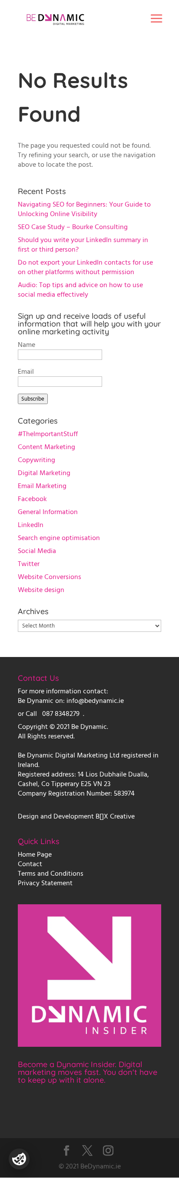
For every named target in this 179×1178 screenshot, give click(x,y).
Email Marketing (42, 486)
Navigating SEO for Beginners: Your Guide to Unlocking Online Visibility (84, 209)
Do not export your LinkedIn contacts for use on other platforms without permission (85, 267)
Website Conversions (49, 577)
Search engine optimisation (59, 538)
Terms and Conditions (50, 873)
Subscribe (32, 399)
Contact (30, 864)
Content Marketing (46, 447)
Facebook (32, 499)
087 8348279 (61, 713)
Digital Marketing (44, 473)
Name (26, 345)
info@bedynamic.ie (95, 701)
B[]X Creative (115, 816)
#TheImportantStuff (48, 434)
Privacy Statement (45, 883)
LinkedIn (30, 525)
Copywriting (36, 460)
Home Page (35, 854)
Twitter (29, 564)
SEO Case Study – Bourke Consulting (73, 227)
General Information (48, 512)
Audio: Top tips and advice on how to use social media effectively (80, 289)
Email (26, 371)
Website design (41, 590)
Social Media (37, 551)
